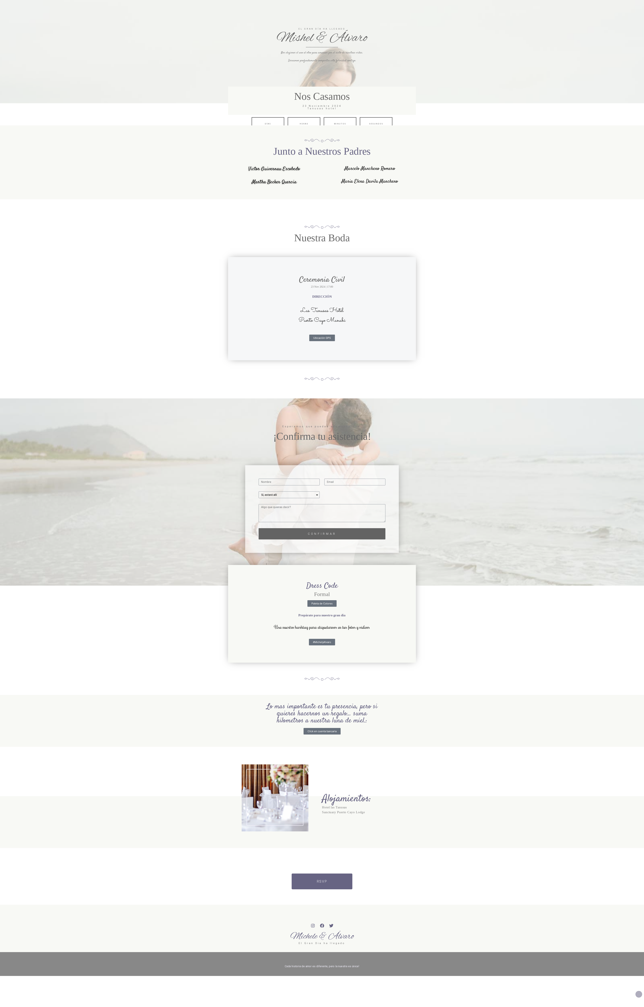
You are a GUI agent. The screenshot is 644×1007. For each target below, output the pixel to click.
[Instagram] (313, 926)
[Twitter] (331, 926)
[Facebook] (322, 926)
